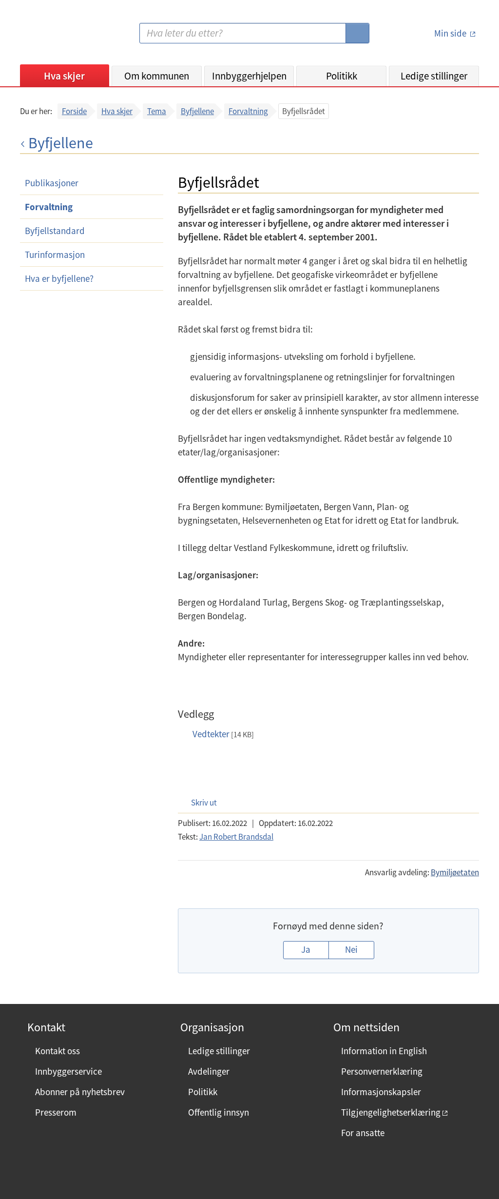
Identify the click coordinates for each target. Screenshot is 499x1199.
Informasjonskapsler (381, 1092)
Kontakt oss (57, 1051)
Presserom (56, 1112)
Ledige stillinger (434, 75)
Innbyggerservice (68, 1071)
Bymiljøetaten (455, 872)
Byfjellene (197, 111)
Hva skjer (64, 75)
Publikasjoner (51, 183)
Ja (305, 949)
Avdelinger (209, 1071)
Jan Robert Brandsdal (236, 836)
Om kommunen (156, 75)
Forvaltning (248, 111)
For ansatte (362, 1133)
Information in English (384, 1051)
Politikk (341, 75)
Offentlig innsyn (218, 1112)
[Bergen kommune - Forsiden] (60, 37)
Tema (156, 111)
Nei (351, 949)
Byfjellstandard (55, 230)
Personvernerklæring (381, 1071)
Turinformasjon (55, 254)
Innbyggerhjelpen (249, 75)
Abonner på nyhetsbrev (80, 1092)
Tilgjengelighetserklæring (391, 1112)
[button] (199, 802)
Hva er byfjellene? (59, 278)
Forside (74, 111)
